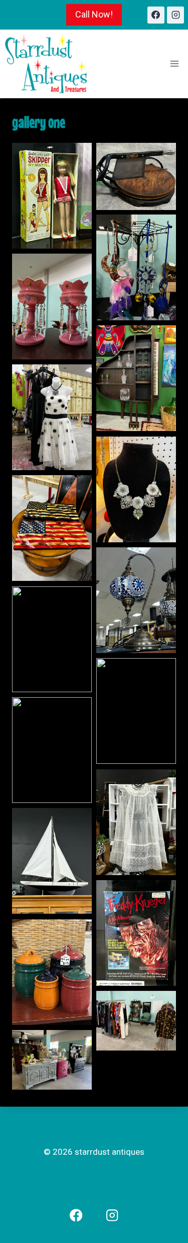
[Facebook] (155, 15)
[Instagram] (175, 15)
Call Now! (94, 14)
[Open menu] (174, 64)
